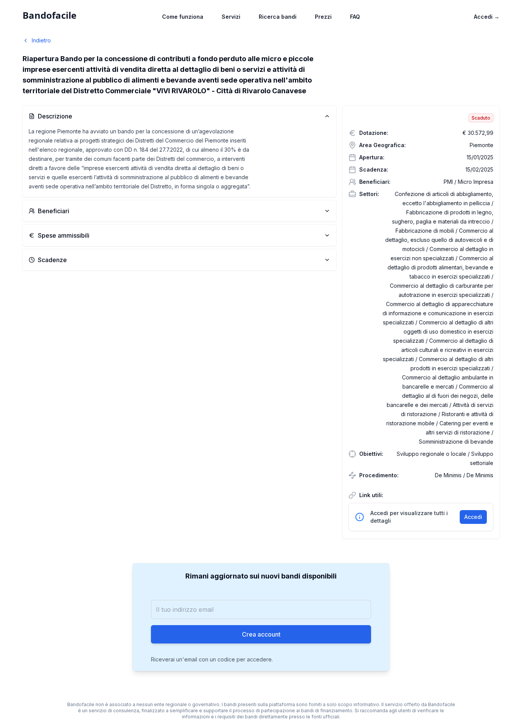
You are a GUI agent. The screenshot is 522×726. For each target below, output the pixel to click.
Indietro (41, 40)
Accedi (486, 16)
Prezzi (323, 16)
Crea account (261, 634)
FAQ (355, 16)
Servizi (231, 16)
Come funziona (182, 16)
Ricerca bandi (278, 16)
